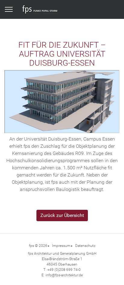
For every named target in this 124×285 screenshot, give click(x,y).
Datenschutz (85, 246)
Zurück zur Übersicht (62, 215)
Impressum (61, 246)
